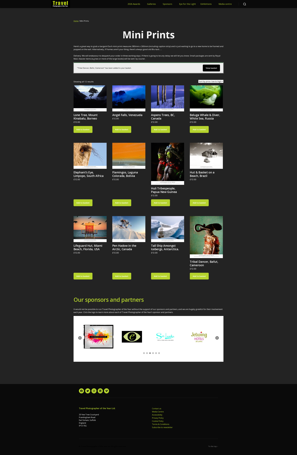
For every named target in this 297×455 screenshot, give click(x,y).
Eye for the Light (187, 4)
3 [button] (150, 353)
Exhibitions (206, 4)
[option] (107, 337)
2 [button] (147, 353)
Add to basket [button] (83, 129)
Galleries (151, 4)
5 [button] (156, 353)
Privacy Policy (158, 418)
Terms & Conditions (160, 424)
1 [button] (144, 353)
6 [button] (159, 353)
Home (76, 21)
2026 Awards (134, 4)
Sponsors (167, 4)
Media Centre (158, 411)
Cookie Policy (157, 421)
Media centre (225, 4)
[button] (80, 338)
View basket (211, 68)
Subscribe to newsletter (162, 427)
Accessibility (157, 415)
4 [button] (153, 353)
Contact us (156, 408)
